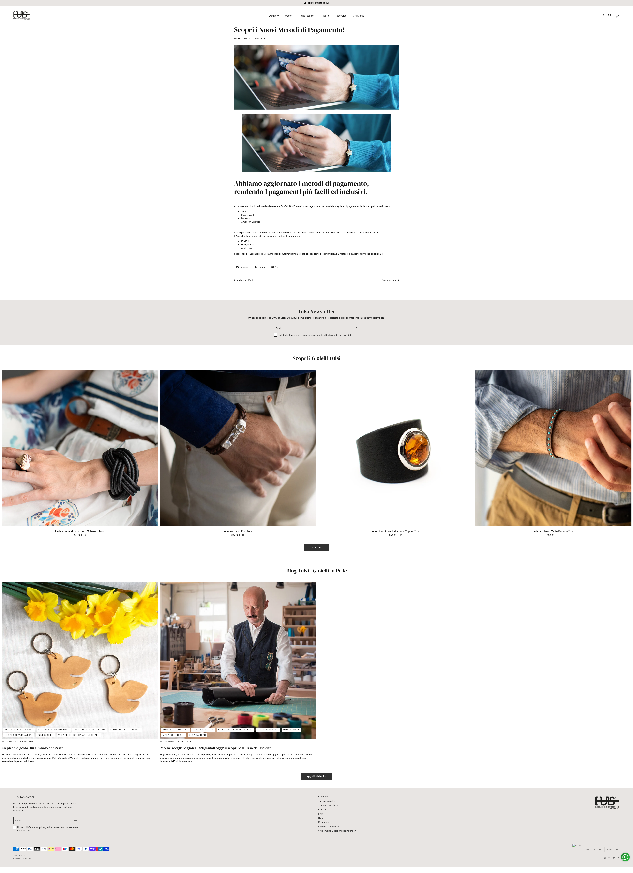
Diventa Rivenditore (328, 826)
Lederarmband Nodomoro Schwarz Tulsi (79, 531)
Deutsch (590, 850)
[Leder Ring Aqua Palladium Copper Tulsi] (395, 448)
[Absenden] (355, 328)
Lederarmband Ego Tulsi (238, 531)
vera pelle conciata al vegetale (78, 735)
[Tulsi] (21, 15)
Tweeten (244, 267)
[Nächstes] (626, 448)
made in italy (291, 730)
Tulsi (23, 855)
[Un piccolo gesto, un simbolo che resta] (80, 660)
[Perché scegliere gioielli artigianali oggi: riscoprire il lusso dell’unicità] (238, 660)
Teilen (261, 267)
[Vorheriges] (6, 448)
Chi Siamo (358, 15)
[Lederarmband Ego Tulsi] (238, 448)
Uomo (288, 15)
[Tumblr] (618, 858)
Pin (276, 267)
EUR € (609, 850)
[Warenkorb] (617, 15)
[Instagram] (604, 858)
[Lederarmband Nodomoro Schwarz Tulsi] (80, 448)
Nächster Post (389, 280)
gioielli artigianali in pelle (235, 730)
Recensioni (341, 15)
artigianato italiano (175, 730)
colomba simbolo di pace (53, 730)
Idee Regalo (307, 15)
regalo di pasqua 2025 (18, 735)
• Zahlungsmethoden (329, 805)
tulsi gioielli (45, 735)
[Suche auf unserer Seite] (610, 15)
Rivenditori (323, 822)
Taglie (326, 15)
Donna (272, 15)
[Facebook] (609, 858)
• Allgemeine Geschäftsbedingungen (337, 831)
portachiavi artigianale (125, 730)
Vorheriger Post (245, 280)
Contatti (322, 809)
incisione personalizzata (90, 730)
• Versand (323, 796)
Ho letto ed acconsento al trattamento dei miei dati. (315, 335)
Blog (320, 818)
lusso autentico (267, 730)
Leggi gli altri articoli (316, 776)
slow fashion (197, 735)
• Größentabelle (326, 801)
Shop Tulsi (316, 547)
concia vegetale (203, 730)
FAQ (320, 813)
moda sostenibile (173, 735)
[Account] (602, 15)
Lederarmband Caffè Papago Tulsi (553, 531)
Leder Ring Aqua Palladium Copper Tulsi (395, 531)
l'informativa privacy (296, 335)
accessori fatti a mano (19, 730)
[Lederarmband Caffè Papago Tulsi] (553, 448)
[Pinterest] (613, 858)
